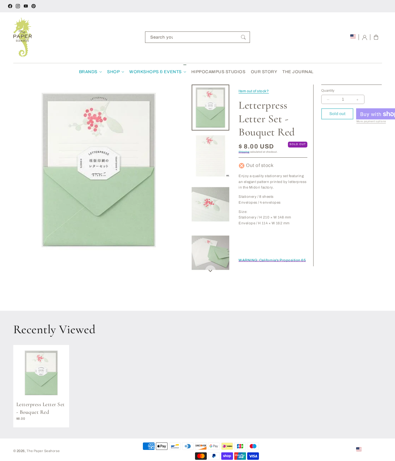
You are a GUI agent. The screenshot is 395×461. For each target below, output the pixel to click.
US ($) (368, 449)
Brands (88, 71)
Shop (113, 71)
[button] (376, 37)
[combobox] (197, 37)
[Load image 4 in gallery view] (211, 253)
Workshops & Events (155, 71)
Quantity (328, 90)
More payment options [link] (371, 121)
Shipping (244, 152)
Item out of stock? (254, 91)
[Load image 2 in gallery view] (211, 156)
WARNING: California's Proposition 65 (272, 260)
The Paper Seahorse (43, 451)
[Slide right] (210, 270)
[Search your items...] (243, 37)
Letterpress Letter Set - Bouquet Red (40, 408)
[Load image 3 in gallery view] (211, 204)
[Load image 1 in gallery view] (211, 107)
